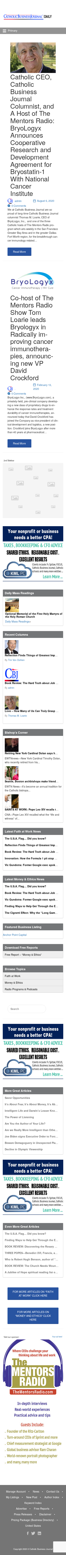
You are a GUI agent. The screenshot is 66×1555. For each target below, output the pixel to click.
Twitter (33, 1533)
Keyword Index (33, 1503)
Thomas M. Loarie (17, 715)
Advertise (21, 1508)
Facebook (28, 1533)
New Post (31, 1497)
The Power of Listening (19, 1117)
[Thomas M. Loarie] (32, 703)
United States (33, 1525)
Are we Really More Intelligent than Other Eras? (34, 1130)
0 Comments (19, 205)
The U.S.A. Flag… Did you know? (25, 838)
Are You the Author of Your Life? (25, 1123)
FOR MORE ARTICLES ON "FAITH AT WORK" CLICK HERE (33, 1293)
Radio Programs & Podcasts (21, 989)
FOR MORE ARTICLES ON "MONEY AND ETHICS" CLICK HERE (33, 1315)
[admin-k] (32, 675)
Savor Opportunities (17, 1098)
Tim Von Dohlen (16, 660)
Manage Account (16, 1491)
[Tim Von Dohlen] (32, 647)
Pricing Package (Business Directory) (32, 1520)
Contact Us (52, 1491)
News (36, 1491)
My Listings (12, 1497)
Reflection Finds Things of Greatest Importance (35, 655)
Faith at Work (12, 976)
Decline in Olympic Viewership (24, 1149)
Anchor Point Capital (15, 935)
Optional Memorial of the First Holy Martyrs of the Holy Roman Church (33, 615)
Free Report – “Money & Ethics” (23, 954)
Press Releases (23, 1514)
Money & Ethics (14, 982)
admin (18, 201)
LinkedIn (39, 1533)
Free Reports (41, 1508)
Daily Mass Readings (17, 621)
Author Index (51, 1497)
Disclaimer (45, 1514)
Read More (19, 251)
